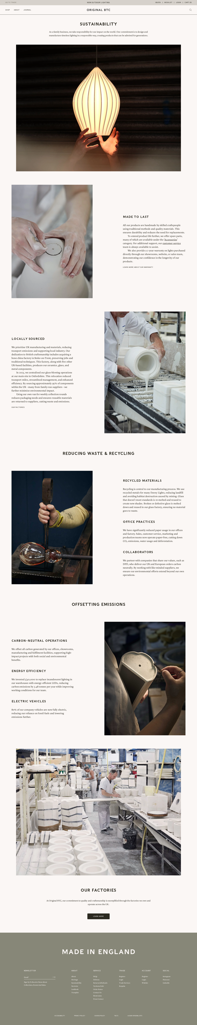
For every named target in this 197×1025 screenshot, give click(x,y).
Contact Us (97, 992)
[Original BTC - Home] (98, 9)
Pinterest (166, 980)
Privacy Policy (79, 1015)
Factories (74, 986)
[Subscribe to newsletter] (54, 977)
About (17, 10)
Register (122, 976)
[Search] (190, 10)
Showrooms (97, 996)
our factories (18, 407)
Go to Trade (10, 2)
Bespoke (122, 986)
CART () (188, 2)
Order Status (98, 989)
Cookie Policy (99, 1015)
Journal (27, 10)
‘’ (171, 239)
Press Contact (98, 999)
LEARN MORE (98, 916)
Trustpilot (75, 992)
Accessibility (60, 1015)
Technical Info (98, 986)
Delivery (96, 980)
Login (178, 2)
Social (166, 971)
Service (97, 971)
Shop (7, 10)
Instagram (166, 976)
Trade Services (124, 983)
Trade (122, 971)
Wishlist (168, 2)
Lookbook (75, 989)
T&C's (116, 1015)
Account (146, 971)
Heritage (74, 980)
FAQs (95, 976)
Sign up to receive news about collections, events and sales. (35, 983)
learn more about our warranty (138, 267)
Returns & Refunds (100, 983)
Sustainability (76, 983)
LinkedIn (166, 983)
